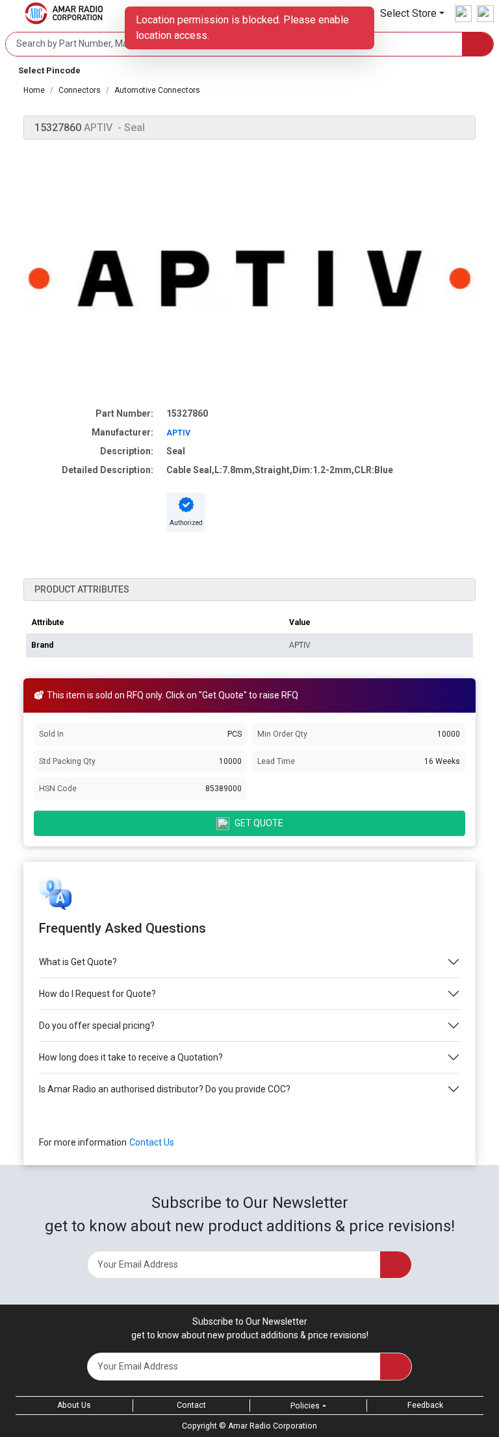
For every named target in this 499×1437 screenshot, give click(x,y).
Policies (305, 1405)
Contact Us (151, 1142)
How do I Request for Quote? (97, 994)
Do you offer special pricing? (97, 1025)
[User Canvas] (463, 13)
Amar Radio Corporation (272, 1426)
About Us (74, 1405)
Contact (191, 1405)
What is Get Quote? (78, 962)
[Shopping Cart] (485, 13)
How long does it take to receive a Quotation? (131, 1057)
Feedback (425, 1405)
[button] (412, 13)
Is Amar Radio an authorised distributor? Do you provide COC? (164, 1089)
